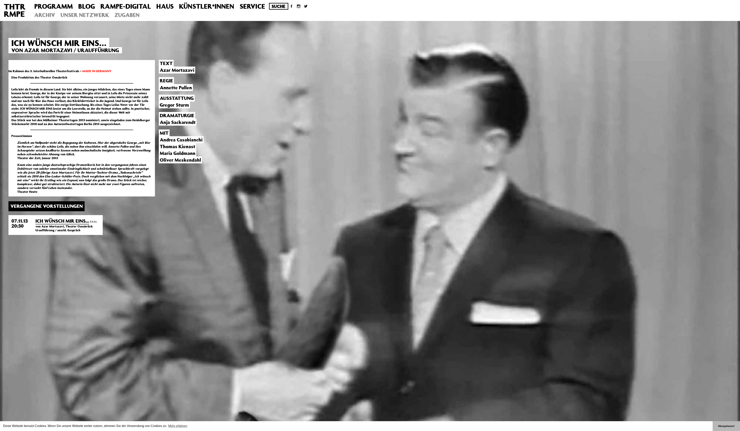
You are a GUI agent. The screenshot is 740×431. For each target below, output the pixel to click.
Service (252, 6)
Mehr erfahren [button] (177, 426)
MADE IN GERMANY (96, 71)
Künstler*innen (206, 6)
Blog (86, 6)
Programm (53, 6)
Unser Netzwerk (85, 14)
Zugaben (127, 14)
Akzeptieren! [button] (726, 426)
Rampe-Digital (125, 6)
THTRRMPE (14, 10)
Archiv (44, 14)
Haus (165, 6)
